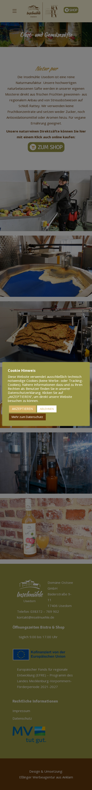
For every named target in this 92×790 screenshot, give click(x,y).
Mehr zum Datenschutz (27, 417)
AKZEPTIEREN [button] (22, 409)
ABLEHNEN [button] (47, 409)
